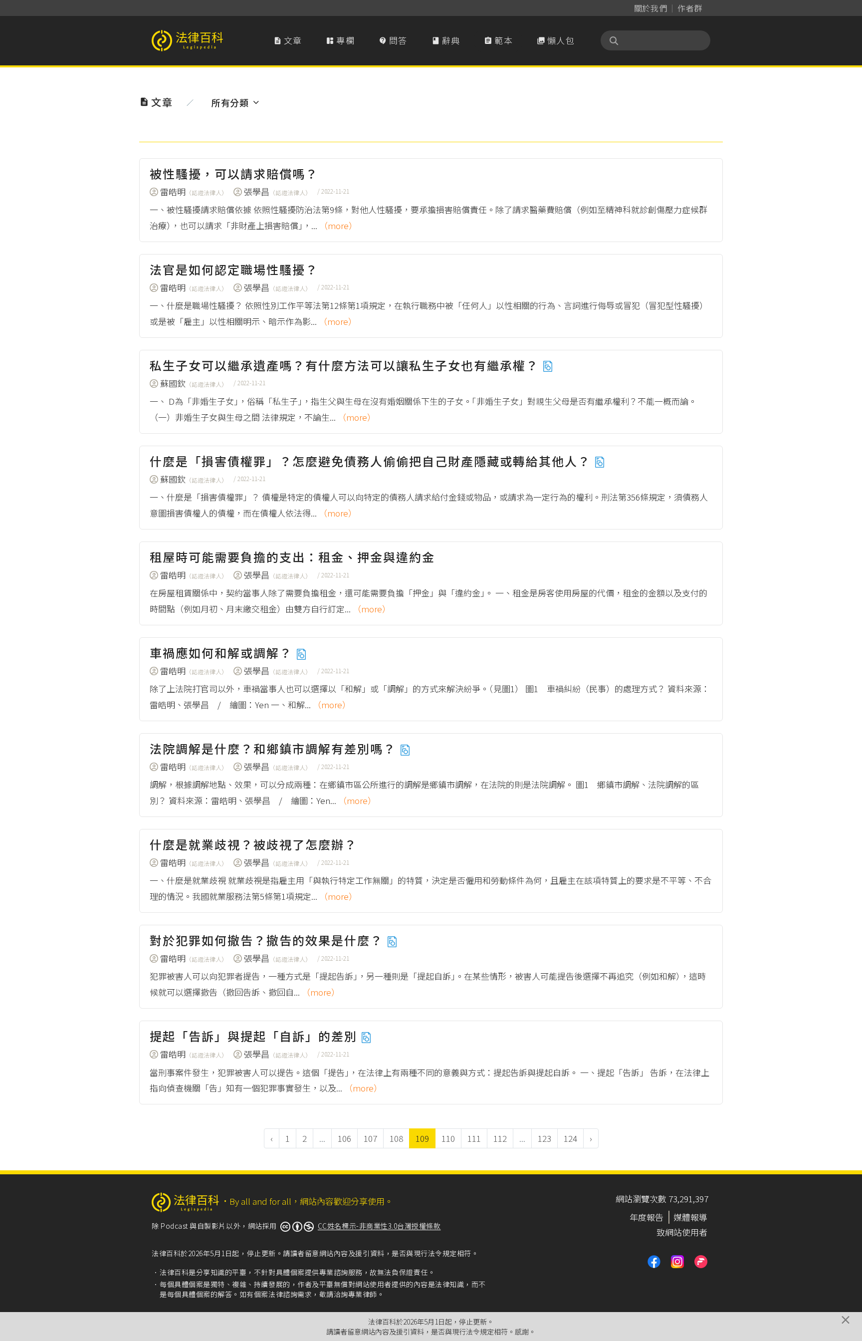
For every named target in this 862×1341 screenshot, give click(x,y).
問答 (393, 40)
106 (344, 1138)
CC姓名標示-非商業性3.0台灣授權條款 (379, 1226)
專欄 (340, 40)
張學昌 (277, 191)
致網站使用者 (681, 1232)
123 (544, 1138)
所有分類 (230, 102)
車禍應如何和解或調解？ (223, 652)
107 (370, 1138)
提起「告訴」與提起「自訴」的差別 (255, 1036)
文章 (287, 40)
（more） (338, 225)
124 (570, 1138)
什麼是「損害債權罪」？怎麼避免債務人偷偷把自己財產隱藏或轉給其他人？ (372, 461)
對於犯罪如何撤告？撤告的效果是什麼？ (268, 940)
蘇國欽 (193, 383)
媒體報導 (690, 1217)
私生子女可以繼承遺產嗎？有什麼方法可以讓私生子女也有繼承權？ (346, 365)
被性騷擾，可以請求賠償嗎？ (234, 173)
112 (500, 1138)
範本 (498, 40)
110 (448, 1138)
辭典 (445, 40)
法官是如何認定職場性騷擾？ (234, 269)
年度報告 (646, 1217)
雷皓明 (193, 191)
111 (474, 1138)
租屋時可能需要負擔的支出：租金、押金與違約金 (292, 556)
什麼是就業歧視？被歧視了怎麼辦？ (253, 844)
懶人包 (556, 40)
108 (396, 1138)
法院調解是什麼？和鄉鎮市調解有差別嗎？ (275, 748)
